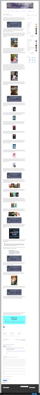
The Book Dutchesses (11, 15)
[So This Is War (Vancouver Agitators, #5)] (36, 25)
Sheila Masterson (29, 41)
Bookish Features (17, 11)
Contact (33, 11)
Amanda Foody (29, 33)
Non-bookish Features (23, 11)
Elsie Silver (29, 43)
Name (3, 367)
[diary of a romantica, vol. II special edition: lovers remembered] (36, 48)
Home (6, 11)
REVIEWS (12, 11)
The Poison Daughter (29, 40)
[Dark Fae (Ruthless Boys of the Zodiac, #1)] (36, 46)
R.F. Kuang (28, 31)
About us (9, 11)
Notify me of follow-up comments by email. (7, 376)
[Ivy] (36, 29)
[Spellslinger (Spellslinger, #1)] (36, 27)
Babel (28, 30)
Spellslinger (28, 26)
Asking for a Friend (5, 112)
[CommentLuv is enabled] (6, 382)
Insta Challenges (29, 11)
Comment (4, 358)
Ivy (27, 28)
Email (3, 370)
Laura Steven (29, 50)
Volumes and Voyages (11, 349)
